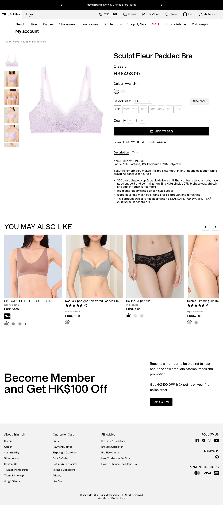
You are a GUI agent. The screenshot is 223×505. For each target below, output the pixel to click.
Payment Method (62, 447)
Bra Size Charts (110, 452)
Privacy (57, 475)
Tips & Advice (176, 24)
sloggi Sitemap (12, 481)
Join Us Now (161, 402)
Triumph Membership (16, 470)
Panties (48, 24)
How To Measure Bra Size (115, 458)
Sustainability (11, 452)
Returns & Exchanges (65, 464)
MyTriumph (200, 24)
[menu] (110, 14)
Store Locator (12, 458)
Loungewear (91, 24)
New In (20, 24)
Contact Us (10, 464)
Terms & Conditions (64, 470)
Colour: (126, 84)
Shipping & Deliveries (65, 452)
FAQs (56, 441)
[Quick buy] (57, 298)
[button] (76, 305)
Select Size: (122, 101)
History (8, 441)
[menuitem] (106, 14)
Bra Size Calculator (112, 447)
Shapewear (67, 24)
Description (121, 152)
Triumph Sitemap (14, 475)
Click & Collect (61, 458)
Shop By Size (137, 24)
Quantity (120, 120)
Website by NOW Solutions (111, 498)
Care (135, 152)
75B (117, 109)
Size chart (200, 101)
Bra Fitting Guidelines (113, 441)
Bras (34, 24)
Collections (113, 24)
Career (8, 447)
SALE (156, 24)
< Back (7, 42)
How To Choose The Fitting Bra (119, 464)
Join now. (161, 142)
